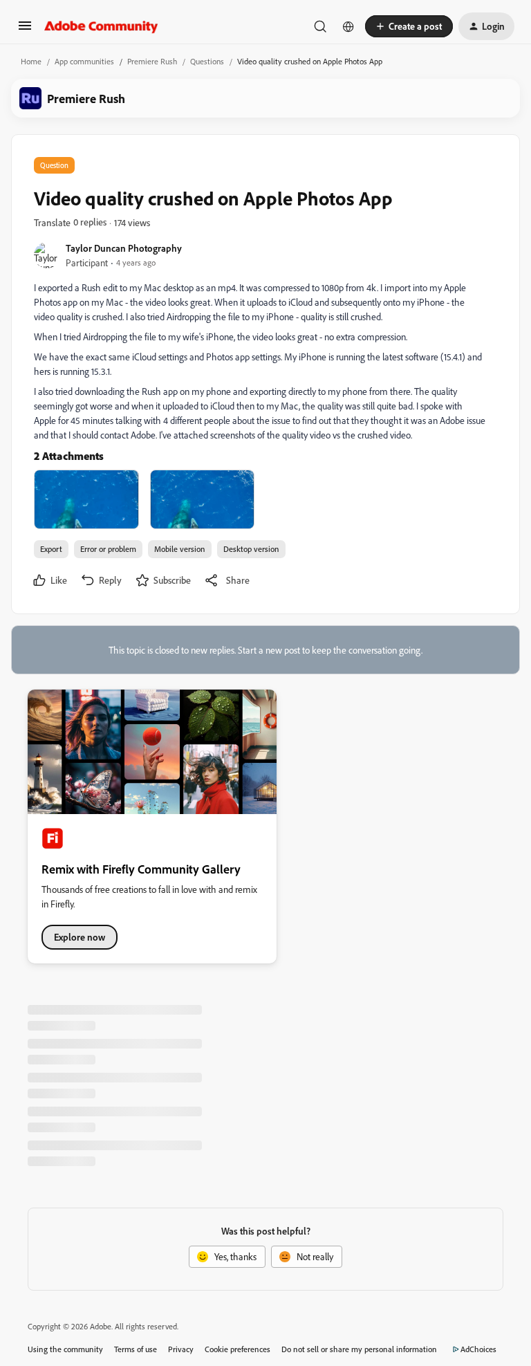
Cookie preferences (237, 1349)
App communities (84, 61)
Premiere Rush (152, 61)
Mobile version (179, 549)
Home (31, 61)
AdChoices (478, 1349)
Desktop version (251, 549)
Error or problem (108, 549)
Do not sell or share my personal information (359, 1349)
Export (51, 549)
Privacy (181, 1349)
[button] (25, 30)
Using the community (65, 1349)
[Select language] (348, 26)
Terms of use (135, 1349)
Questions (207, 61)
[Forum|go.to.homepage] (101, 26)
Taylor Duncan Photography (124, 248)
